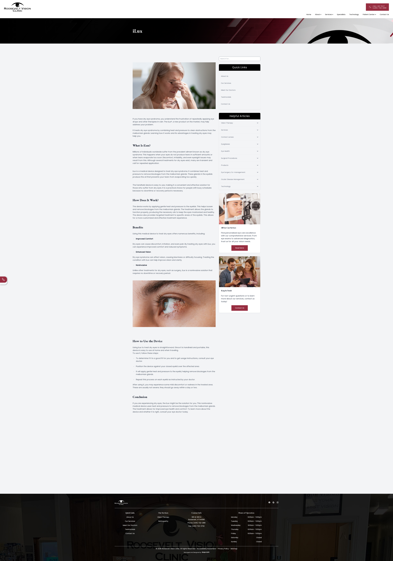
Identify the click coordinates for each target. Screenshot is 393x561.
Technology (354, 14)
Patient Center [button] (369, 14)
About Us (224, 76)
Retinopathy (163, 521)
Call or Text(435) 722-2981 (380, 7)
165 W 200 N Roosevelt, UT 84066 (196, 518)
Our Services (226, 83)
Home (308, 14)
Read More (239, 248)
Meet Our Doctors (228, 90)
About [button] (317, 14)
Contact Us (384, 14)
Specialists (341, 14)
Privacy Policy (223, 549)
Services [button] (328, 14)
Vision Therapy (163, 517)
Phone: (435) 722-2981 (196, 523)
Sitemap (234, 549)
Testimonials (226, 97)
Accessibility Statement (206, 549)
